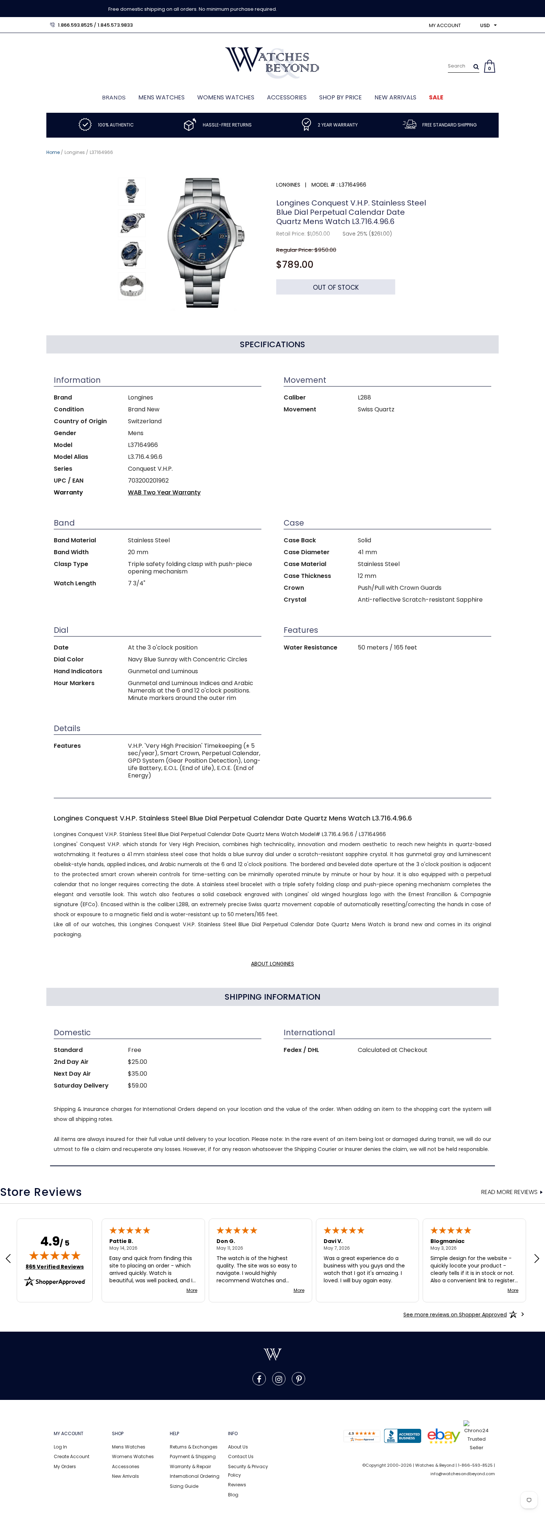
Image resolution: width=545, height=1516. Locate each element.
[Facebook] (259, 1378)
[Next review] (537, 1259)
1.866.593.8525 (75, 25)
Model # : (324, 184)
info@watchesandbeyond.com (462, 1474)
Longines (75, 152)
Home (53, 152)
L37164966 (101, 152)
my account (445, 25)
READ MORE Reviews (509, 1192)
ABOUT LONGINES (272, 963)
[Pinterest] (299, 1378)
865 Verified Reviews (55, 1266)
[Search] (476, 66)
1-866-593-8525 (475, 1465)
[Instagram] (279, 1378)
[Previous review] (8, 1259)
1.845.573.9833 (115, 25)
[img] (55, 1255)
